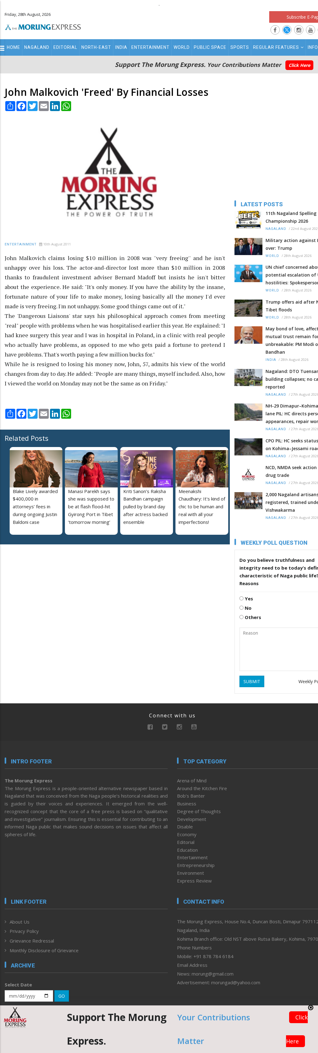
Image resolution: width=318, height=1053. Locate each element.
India (121, 47)
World (182, 47)
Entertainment (150, 47)
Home (13, 47)
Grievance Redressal (32, 941)
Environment (190, 873)
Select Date (18, 984)
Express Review (194, 881)
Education (187, 850)
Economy (187, 834)
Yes (248, 598)
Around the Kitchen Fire (202, 788)
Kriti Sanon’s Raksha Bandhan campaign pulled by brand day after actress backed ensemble (145, 506)
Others (252, 617)
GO (61, 996)
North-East (96, 47)
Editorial (65, 47)
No (247, 608)
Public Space (210, 47)
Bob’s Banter (191, 796)
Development (191, 819)
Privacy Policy (24, 931)
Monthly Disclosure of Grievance (44, 950)
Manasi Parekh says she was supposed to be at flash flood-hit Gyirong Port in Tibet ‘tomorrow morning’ (91, 506)
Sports (239, 47)
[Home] (43, 26)
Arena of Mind (192, 780)
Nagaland (36, 47)
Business (186, 803)
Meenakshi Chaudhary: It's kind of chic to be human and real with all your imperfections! (202, 506)
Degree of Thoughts (199, 811)
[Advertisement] (43, 589)
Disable (185, 826)
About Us (20, 922)
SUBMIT (251, 681)
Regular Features (276, 47)
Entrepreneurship (196, 865)
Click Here (299, 65)
